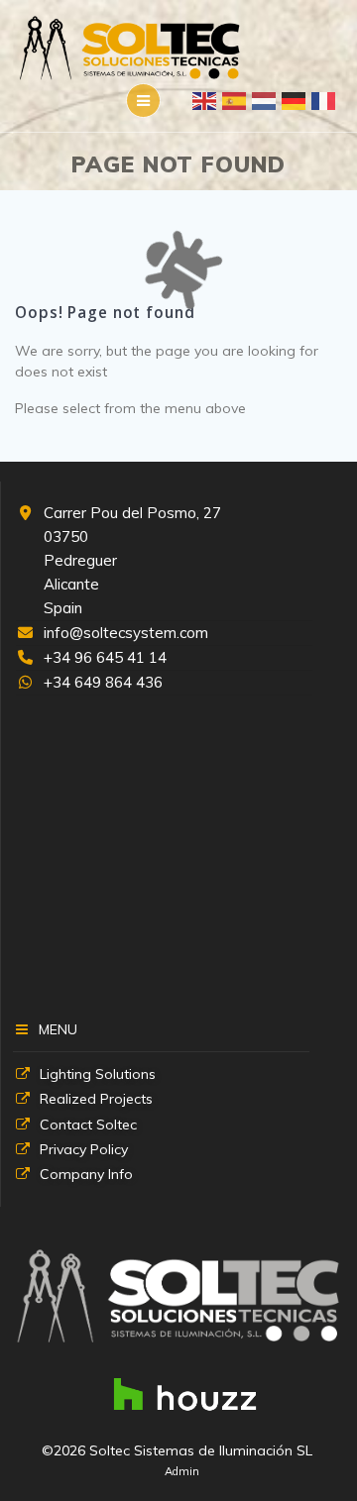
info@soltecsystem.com (126, 632)
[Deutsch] (294, 100)
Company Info (86, 1174)
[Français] (324, 100)
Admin (182, 1471)
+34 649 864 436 (103, 682)
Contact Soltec (88, 1124)
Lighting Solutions (98, 1074)
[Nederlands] (265, 100)
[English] (205, 100)
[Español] (235, 100)
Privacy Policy (84, 1149)
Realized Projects (96, 1099)
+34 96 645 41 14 (105, 657)
